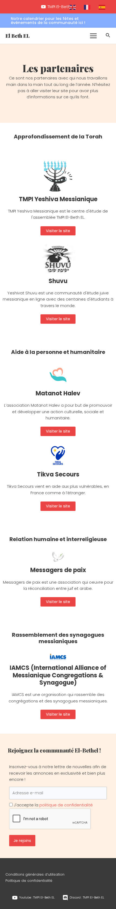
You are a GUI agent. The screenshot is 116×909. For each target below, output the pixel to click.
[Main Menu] (93, 36)
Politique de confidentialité (28, 880)
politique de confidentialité (66, 805)
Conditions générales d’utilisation (34, 874)
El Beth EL (17, 35)
